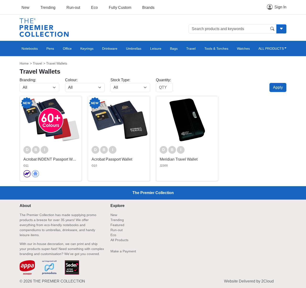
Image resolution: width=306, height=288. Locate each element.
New (25, 7)
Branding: (28, 80)
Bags (174, 48)
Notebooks (30, 48)
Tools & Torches (216, 48)
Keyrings (86, 48)
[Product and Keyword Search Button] (272, 28)
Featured (117, 225)
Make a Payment (123, 251)
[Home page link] (44, 27)
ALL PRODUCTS (271, 48)
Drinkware (109, 48)
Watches (243, 48)
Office (67, 48)
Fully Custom (120, 7)
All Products (119, 240)
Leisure (155, 48)
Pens (50, 48)
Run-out (73, 7)
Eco (94, 7)
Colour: (71, 80)
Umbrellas (133, 48)
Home (24, 63)
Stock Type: (120, 80)
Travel (191, 48)
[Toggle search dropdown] (281, 28)
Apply (278, 87)
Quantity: (163, 80)
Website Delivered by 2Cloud (249, 281)
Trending (47, 7)
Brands (148, 7)
